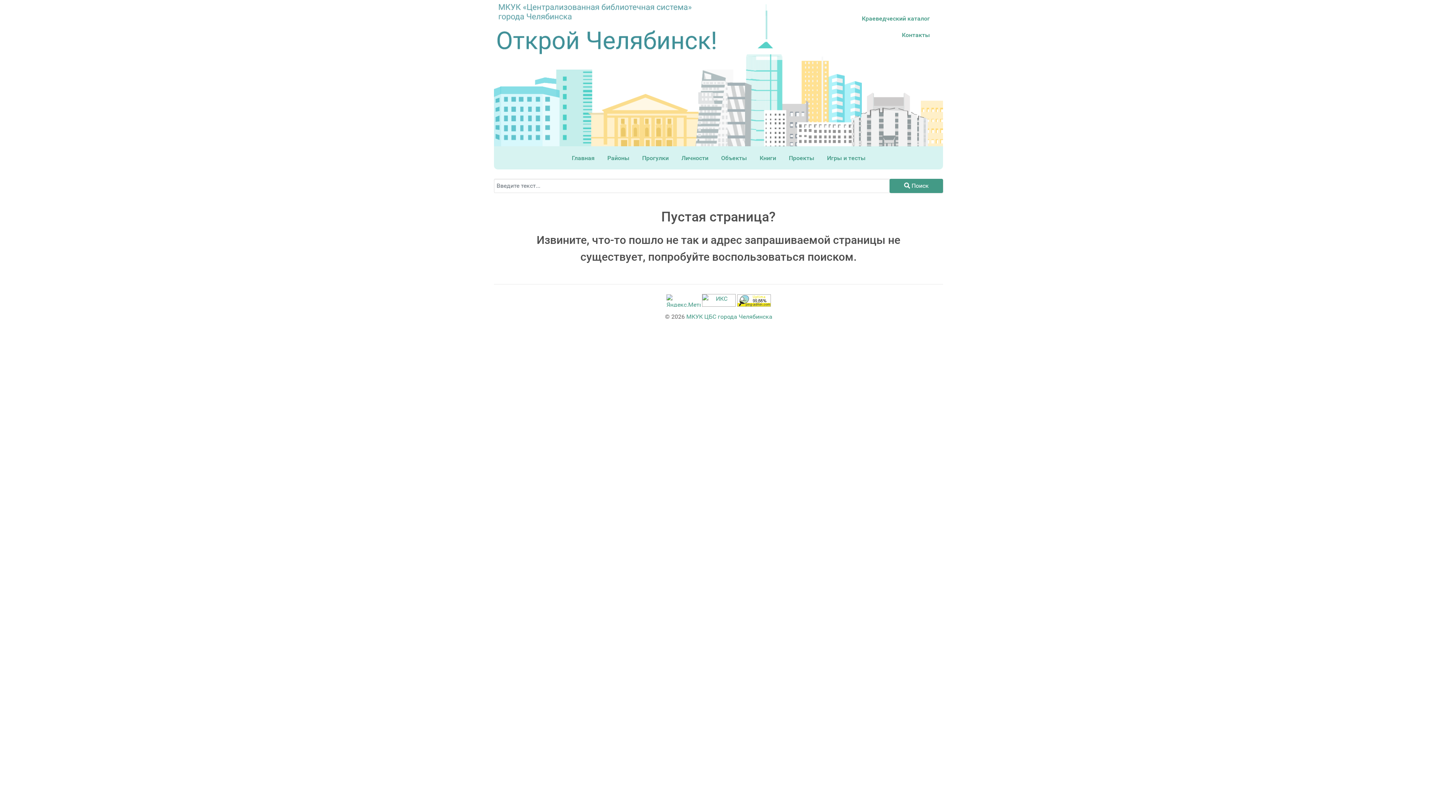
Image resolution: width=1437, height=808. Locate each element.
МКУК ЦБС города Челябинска (729, 316)
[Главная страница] (606, 42)
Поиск (919, 185)
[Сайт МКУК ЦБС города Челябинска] (595, 12)
